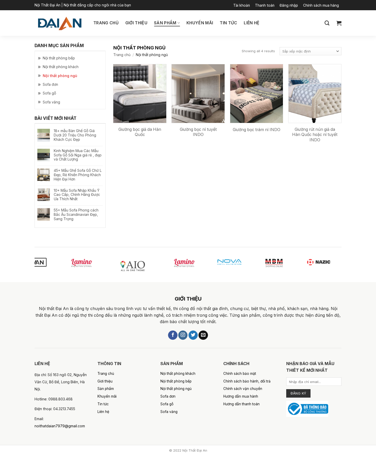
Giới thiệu (136, 22)
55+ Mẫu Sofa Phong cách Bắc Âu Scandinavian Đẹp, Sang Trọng (76, 214)
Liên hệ (251, 22)
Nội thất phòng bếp (59, 58)
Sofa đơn (50, 84)
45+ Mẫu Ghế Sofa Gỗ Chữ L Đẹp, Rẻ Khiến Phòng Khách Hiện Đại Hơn (78, 174)
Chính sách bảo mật (239, 373)
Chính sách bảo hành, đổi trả (247, 381)
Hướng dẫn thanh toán (241, 404)
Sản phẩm (165, 22)
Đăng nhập (289, 5)
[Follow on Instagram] (182, 335)
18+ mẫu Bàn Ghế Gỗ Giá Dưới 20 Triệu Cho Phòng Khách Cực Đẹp (75, 135)
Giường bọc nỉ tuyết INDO (198, 132)
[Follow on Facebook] (172, 335)
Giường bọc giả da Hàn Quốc (139, 132)
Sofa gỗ (49, 93)
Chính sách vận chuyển (242, 389)
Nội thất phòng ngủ (60, 75)
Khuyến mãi (199, 22)
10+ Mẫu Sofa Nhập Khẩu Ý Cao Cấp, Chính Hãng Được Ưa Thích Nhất (77, 194)
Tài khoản (241, 5)
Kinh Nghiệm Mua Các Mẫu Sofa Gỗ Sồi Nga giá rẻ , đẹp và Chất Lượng (78, 155)
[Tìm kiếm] (327, 23)
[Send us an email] (203, 335)
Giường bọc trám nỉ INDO (256, 129)
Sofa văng (51, 102)
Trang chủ (106, 22)
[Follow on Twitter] (193, 335)
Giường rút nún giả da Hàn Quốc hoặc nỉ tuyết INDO (314, 134)
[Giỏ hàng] (338, 23)
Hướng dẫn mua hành (240, 396)
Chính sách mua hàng (321, 5)
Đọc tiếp (149, 153)
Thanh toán (264, 5)
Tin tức (228, 22)
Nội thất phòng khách (61, 67)
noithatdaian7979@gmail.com (60, 426)
